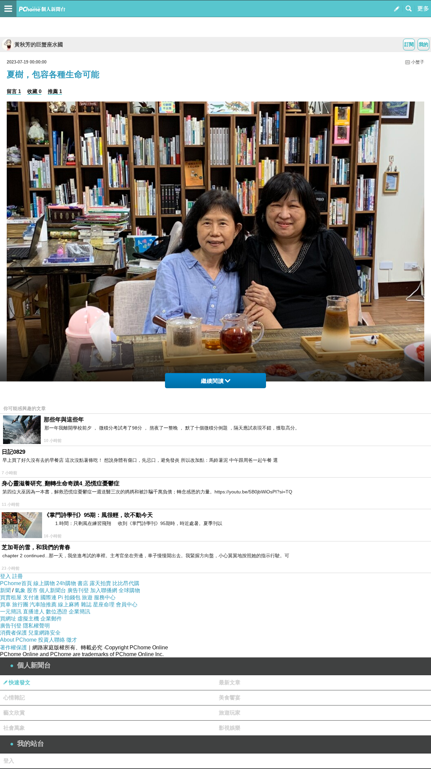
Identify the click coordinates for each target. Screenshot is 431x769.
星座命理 (103, 604)
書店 (82, 583)
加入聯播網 (103, 590)
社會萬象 (14, 728)
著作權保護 (13, 647)
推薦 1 (55, 91)
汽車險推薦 (43, 604)
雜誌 (86, 604)
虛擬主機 (28, 618)
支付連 (31, 597)
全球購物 (129, 590)
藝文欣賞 (14, 713)
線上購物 (44, 583)
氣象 (20, 590)
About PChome (18, 640)
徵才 (71, 640)
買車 (5, 604)
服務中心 (104, 597)
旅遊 (87, 597)
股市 (32, 590)
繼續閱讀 (212, 381)
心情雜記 (14, 697)
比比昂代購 (125, 583)
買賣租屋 (11, 597)
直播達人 (33, 611)
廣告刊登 (78, 590)
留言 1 (14, 91)
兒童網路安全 (44, 633)
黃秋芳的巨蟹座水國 (38, 44)
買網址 (8, 618)
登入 (5, 576)
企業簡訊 (79, 611)
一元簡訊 (11, 611)
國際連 (48, 597)
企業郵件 (51, 618)
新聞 (5, 590)
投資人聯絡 (51, 640)
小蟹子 (417, 62)
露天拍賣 (100, 583)
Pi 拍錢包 (69, 597)
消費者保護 (13, 633)
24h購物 (66, 583)
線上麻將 (68, 604)
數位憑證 (56, 611)
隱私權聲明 (36, 626)
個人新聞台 (52, 590)
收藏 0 (34, 91)
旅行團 (20, 604)
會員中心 (126, 604)
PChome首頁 (16, 583)
